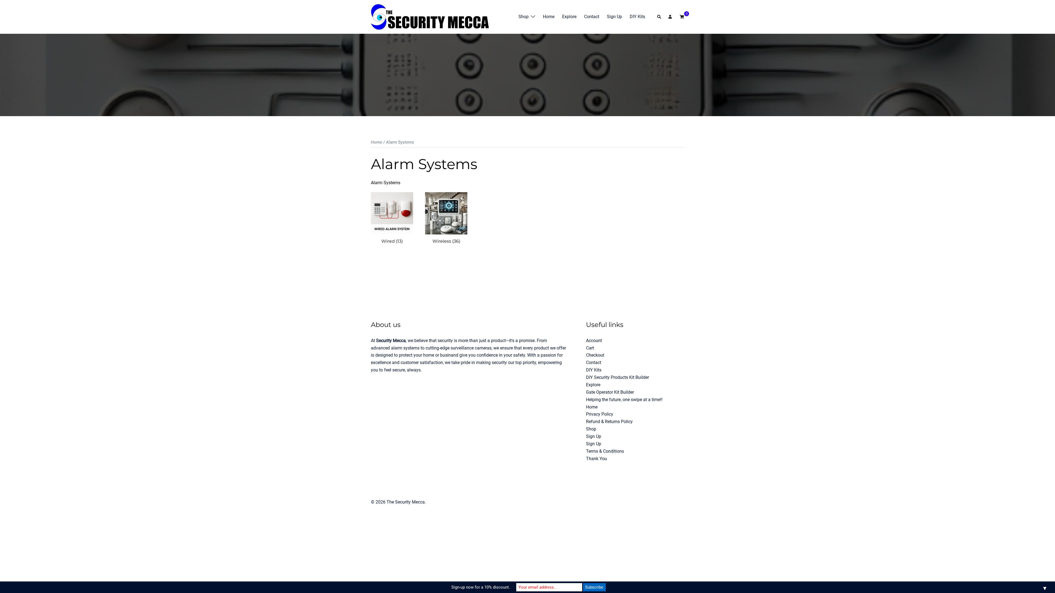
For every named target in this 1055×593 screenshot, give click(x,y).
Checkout (595, 355)
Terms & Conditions (605, 451)
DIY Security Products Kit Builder (617, 377)
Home (548, 16)
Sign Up (614, 16)
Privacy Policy (599, 414)
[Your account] (670, 17)
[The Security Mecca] (430, 16)
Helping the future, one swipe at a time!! (624, 399)
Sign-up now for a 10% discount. (480, 587)
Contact (591, 16)
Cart (590, 348)
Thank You (596, 458)
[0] (682, 16)
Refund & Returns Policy (609, 421)
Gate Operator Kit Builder (610, 392)
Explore (569, 16)
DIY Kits (637, 16)
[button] (659, 17)
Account (594, 340)
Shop (523, 16)
